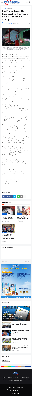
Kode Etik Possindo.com (16, 390)
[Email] (21, 196)
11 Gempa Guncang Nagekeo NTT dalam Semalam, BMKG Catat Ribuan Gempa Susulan (7, 218)
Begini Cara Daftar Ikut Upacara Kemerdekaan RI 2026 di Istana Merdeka (19, 340)
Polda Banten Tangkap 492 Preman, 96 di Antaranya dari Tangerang (20, 323)
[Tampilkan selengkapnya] (24, 196)
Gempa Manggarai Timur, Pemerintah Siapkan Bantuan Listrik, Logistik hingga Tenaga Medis (23, 218)
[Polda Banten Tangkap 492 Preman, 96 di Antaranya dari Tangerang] (6, 325)
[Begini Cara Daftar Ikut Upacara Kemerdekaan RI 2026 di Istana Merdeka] (6, 340)
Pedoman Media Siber (24, 389)
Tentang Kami (19, 387)
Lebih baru (4, 261)
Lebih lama (27, 261)
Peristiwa (9, 8)
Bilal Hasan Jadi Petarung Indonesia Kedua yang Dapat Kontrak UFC (20, 331)
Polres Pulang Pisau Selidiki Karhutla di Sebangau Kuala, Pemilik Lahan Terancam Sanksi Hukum (8, 237)
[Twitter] (14, 196)
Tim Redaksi (12, 387)
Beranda (4, 8)
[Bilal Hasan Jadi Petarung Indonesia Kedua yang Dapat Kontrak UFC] (6, 333)
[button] (2, 2)
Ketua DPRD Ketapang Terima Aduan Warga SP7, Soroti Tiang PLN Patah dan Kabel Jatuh (20, 347)
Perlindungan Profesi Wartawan (10, 389)
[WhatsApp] (18, 196)
